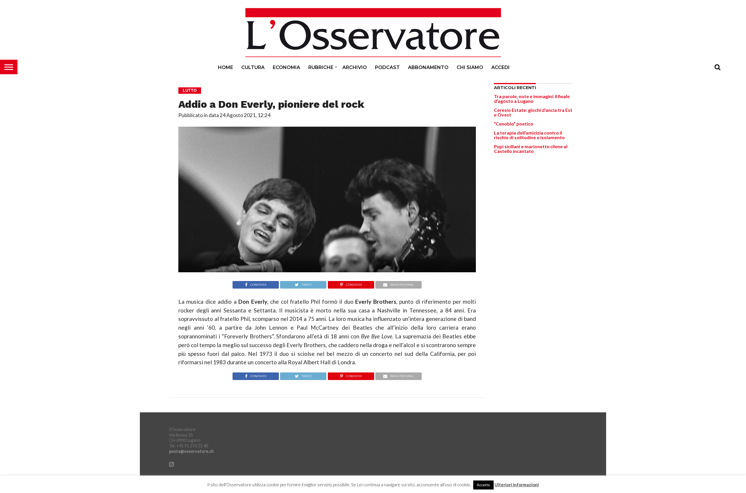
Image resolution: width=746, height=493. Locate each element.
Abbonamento (428, 67)
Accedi (500, 67)
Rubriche (320, 67)
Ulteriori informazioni (517, 485)
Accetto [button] (483, 485)
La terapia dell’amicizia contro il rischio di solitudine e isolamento (529, 135)
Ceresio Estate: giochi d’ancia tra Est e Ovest (533, 112)
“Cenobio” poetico (513, 123)
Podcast (387, 67)
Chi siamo (470, 67)
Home (225, 67)
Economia (286, 67)
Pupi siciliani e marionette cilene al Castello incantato (530, 149)
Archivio (354, 67)
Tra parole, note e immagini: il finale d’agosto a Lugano (532, 98)
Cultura (253, 67)
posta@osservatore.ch (191, 451)
